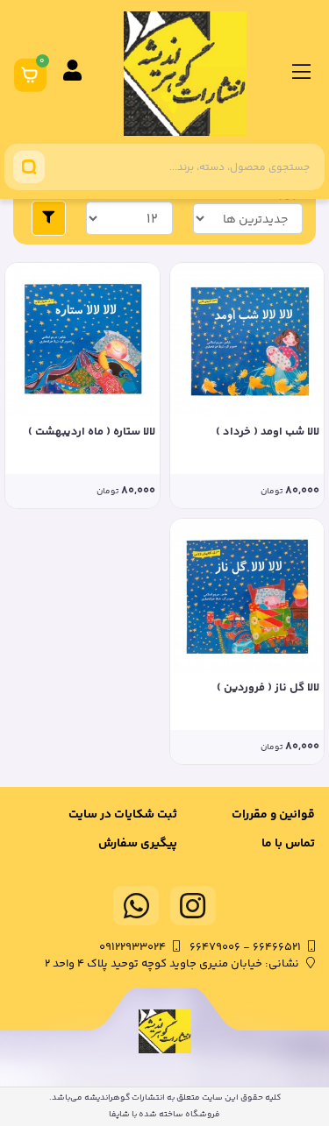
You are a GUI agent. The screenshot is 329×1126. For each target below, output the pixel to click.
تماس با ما (288, 843)
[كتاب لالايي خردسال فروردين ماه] (247, 596)
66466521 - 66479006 (245, 947)
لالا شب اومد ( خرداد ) (267, 432)
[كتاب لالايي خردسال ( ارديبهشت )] (82, 340)
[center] (29, 167)
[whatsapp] (136, 906)
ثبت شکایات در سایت (122, 815)
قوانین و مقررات (273, 815)
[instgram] (193, 906)
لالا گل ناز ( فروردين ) (268, 688)
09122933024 (132, 947)
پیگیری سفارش (137, 843)
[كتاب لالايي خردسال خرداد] (247, 340)
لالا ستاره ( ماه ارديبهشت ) (91, 432)
